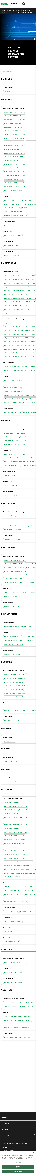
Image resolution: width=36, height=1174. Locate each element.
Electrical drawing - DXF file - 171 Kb (15, 190)
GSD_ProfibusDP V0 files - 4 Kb (14, 898)
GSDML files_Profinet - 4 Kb (13, 402)
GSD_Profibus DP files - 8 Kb (13, 526)
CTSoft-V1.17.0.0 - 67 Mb (12, 942)
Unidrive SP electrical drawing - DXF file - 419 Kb (19, 862)
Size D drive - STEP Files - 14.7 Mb (15, 138)
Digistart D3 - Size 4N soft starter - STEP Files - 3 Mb (20, 302)
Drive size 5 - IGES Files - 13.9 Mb (15, 836)
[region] (18, 1162)
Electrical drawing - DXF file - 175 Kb (15, 516)
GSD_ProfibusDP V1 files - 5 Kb (14, 458)
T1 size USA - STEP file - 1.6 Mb (14, 682)
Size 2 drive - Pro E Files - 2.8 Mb (14, 145)
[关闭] (34, 1153)
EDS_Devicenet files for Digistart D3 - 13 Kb (17, 380)
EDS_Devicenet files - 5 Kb (12, 200)
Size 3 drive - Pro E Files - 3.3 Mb (14, 157)
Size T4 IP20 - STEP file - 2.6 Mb (14, 582)
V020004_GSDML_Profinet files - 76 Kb (16, 215)
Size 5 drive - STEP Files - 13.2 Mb (15, 175)
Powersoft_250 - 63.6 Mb (12, 606)
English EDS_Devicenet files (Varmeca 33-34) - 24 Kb (20, 1024)
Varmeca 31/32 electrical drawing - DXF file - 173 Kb (20, 1003)
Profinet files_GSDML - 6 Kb (13, 530)
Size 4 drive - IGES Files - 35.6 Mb (15, 160)
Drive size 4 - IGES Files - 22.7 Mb (15, 828)
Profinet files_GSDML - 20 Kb (13, 640)
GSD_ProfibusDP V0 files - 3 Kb (14, 211)
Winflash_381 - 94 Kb (11, 475)
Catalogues (5, 1140)
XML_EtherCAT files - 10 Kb (13, 454)
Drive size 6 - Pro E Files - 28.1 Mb (15, 858)
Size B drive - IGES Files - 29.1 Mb (15, 119)
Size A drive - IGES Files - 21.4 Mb (15, 112)
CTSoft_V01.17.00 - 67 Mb (12, 255)
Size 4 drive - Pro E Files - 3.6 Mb (14, 168)
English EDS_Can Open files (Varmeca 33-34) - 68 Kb (20, 1027)
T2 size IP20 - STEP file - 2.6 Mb (14, 571)
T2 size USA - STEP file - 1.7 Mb (14, 689)
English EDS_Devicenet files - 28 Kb (15, 592)
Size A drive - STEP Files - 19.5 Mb (15, 116)
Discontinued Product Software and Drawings (15, 1143)
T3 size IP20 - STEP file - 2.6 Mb (14, 579)
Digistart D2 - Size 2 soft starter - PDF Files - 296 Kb (20, 334)
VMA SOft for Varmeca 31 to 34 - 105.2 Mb (17, 1038)
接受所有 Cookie (18, 1171)
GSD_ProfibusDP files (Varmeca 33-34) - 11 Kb (18, 1020)
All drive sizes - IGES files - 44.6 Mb (15, 440)
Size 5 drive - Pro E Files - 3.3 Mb (14, 179)
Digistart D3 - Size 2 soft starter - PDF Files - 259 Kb (20, 345)
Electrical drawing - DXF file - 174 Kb (15, 674)
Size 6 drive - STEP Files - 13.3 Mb (15, 186)
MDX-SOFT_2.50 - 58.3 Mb (12, 540)
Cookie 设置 (18, 1162)
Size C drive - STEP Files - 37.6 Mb (15, 131)
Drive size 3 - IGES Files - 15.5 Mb (15, 821)
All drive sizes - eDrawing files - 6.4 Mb (16, 437)
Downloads (12, 10)
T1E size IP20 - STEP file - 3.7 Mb (14, 567)
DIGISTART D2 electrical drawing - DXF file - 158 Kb (20, 366)
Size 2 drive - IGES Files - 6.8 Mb (14, 142)
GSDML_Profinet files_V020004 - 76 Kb (16, 902)
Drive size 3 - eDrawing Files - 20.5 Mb (16, 817)
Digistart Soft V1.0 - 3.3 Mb (13, 412)
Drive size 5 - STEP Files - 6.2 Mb (14, 839)
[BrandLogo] (4, 4)
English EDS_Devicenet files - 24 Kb (15, 710)
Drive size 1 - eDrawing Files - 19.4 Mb (16, 806)
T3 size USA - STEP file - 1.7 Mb (14, 697)
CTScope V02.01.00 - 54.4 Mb (13, 235)
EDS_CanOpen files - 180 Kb (13, 890)
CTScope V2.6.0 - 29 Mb (12, 485)
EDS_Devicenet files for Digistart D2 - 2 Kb (17, 384)
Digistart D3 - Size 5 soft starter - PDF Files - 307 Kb (20, 356)
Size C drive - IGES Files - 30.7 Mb (15, 127)
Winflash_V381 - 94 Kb (11, 912)
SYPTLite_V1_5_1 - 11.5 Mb (12, 225)
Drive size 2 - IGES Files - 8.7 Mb (14, 813)
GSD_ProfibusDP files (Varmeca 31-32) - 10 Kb (18, 1016)
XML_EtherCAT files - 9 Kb (12, 208)
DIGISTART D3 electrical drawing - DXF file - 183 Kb (20, 370)
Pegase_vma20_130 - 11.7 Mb (13, 982)
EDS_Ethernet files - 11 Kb (12, 887)
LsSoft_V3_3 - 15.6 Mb (11, 245)
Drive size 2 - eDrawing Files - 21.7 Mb (16, 810)
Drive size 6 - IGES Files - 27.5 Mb (15, 851)
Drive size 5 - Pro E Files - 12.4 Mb (15, 843)
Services (5, 1129)
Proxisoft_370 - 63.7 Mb (12, 721)
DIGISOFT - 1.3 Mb (10, 92)
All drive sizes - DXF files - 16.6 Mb (15, 433)
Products (5, 1117)
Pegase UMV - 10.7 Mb (11, 761)
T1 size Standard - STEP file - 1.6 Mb (15, 678)
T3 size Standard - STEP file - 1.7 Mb (15, 693)
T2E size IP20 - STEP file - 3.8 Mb (14, 575)
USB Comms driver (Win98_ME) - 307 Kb (16, 391)
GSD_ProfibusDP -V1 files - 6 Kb (14, 204)
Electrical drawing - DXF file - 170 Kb (15, 962)
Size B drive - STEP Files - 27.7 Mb (15, 123)
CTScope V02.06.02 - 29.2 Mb (13, 922)
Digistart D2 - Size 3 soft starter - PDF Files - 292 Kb (20, 338)
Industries (5, 1123)
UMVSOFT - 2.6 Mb (10, 782)
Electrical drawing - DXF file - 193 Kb (15, 560)
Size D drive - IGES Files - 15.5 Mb (15, 134)
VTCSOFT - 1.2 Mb (10, 741)
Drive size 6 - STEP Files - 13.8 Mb (15, 854)
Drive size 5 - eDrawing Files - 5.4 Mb (16, 832)
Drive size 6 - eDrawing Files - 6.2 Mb (16, 847)
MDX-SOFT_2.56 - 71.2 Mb (12, 654)
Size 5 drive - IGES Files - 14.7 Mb (15, 172)
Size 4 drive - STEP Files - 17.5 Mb (15, 164)
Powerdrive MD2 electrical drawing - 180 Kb (18, 626)
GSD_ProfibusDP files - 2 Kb (13, 972)
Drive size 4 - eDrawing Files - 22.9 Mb (16, 825)
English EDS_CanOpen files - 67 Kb (15, 707)
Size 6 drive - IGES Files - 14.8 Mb (15, 183)
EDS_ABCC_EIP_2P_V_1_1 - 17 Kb (14, 644)
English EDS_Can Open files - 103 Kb (15, 596)
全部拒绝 (18, 1167)
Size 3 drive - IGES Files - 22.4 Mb (15, 149)
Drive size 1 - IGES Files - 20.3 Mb (15, 802)
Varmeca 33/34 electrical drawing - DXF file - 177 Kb (20, 1006)
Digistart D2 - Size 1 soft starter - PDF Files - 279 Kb (20, 330)
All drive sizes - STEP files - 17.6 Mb (15, 444)
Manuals (4, 1147)
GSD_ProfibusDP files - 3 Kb (13, 388)
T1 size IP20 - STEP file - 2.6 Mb (14, 564)
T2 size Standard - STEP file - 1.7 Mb (15, 686)
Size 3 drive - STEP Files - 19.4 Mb (15, 153)
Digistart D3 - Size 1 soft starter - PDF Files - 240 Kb (20, 341)
